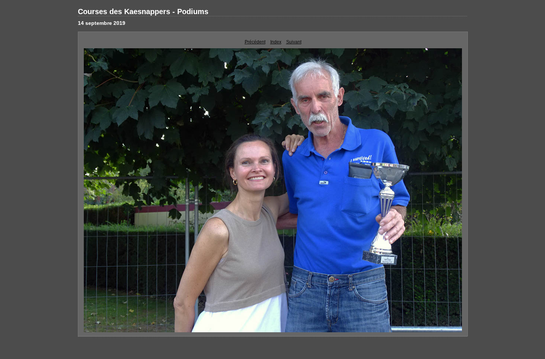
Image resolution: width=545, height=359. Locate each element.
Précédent (255, 42)
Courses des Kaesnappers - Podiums (143, 11)
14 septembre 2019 (101, 23)
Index (275, 42)
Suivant (293, 42)
